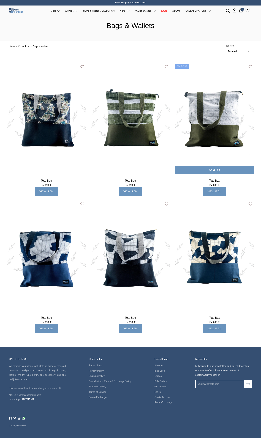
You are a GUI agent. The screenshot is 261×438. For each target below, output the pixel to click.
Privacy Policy (96, 370)
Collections (23, 46)
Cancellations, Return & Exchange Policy (110, 381)
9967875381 (28, 399)
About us (159, 365)
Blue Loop (159, 370)
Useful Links (161, 359)
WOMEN (69, 10)
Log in (157, 392)
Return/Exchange (98, 397)
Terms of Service (97, 392)
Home (12, 46)
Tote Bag (46, 180)
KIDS (122, 10)
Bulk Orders (160, 381)
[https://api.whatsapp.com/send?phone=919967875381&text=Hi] (24, 418)
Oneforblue (21, 426)
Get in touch (160, 386)
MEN (53, 10)
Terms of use (95, 365)
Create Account (162, 397)
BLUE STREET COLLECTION (99, 10)
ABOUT (176, 10)
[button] (82, 67)
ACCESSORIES (143, 10)
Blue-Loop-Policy (97, 386)
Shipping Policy (97, 376)
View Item (46, 191)
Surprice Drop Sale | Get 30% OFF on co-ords (131, 2)
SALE (164, 10)
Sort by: (230, 46)
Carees (158, 376)
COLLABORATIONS (196, 10)
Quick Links (95, 359)
